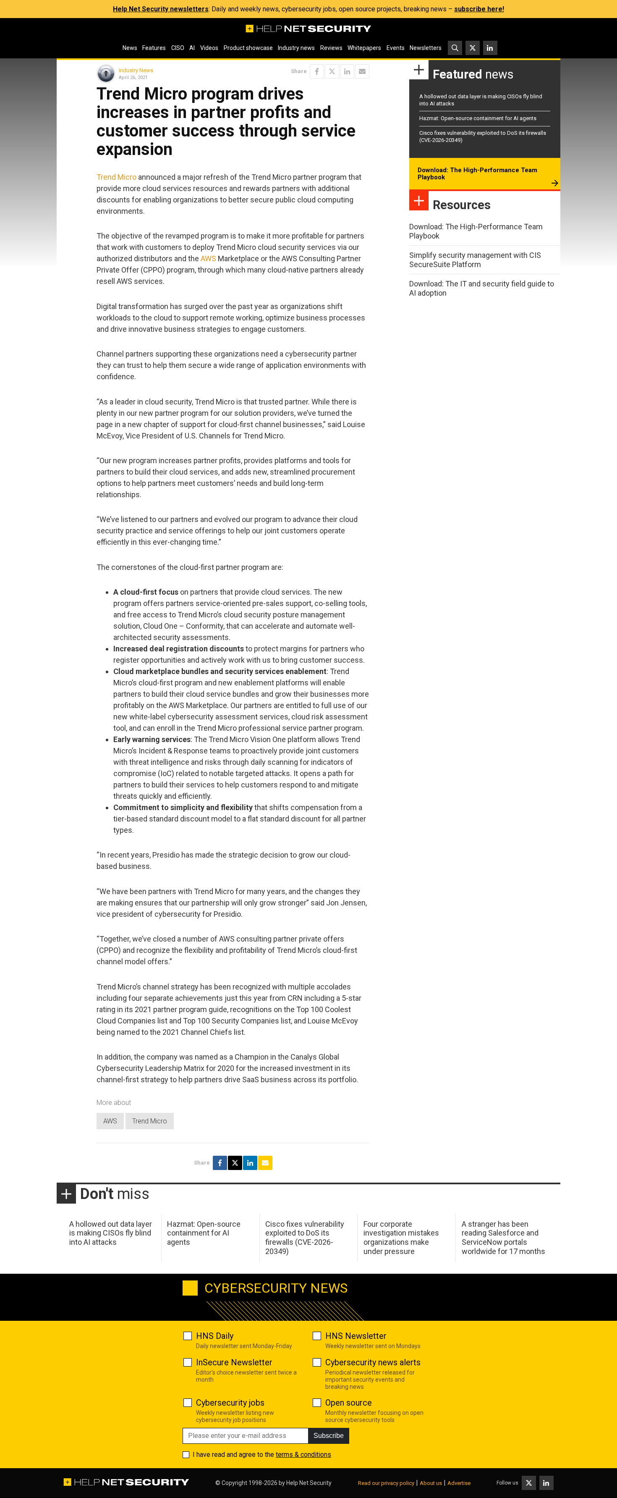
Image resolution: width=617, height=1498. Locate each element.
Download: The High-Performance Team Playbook (477, 173)
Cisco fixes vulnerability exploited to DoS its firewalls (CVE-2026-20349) (304, 1238)
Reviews (331, 48)
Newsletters (426, 48)
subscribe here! (479, 9)
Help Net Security (309, 1483)
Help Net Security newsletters (161, 9)
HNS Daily (214, 1336)
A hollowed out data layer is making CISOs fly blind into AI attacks (110, 1233)
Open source (348, 1403)
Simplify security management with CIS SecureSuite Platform (475, 260)
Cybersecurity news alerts (373, 1362)
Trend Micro (116, 177)
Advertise (459, 1483)
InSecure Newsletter (234, 1362)
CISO (177, 48)
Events (396, 48)
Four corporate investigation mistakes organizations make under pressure (401, 1238)
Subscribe (329, 1435)
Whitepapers (364, 48)
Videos (209, 48)
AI (192, 48)
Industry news (296, 48)
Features (154, 48)
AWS (208, 258)
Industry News (136, 70)
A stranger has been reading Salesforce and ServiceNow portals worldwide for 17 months (503, 1238)
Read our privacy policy (386, 1483)
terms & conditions (303, 1455)
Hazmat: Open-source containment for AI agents (477, 118)
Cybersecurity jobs (230, 1403)
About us (431, 1483)
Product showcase (248, 48)
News (130, 48)
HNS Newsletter (356, 1336)
